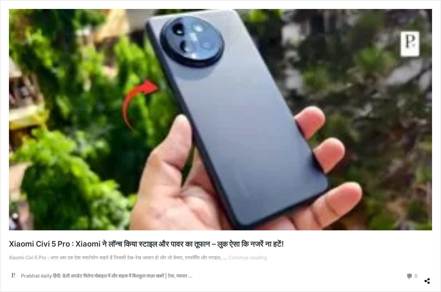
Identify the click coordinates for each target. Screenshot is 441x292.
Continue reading (247, 257)
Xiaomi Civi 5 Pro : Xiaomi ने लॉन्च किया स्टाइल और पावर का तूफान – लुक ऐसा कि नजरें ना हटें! (146, 243)
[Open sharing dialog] (427, 278)
